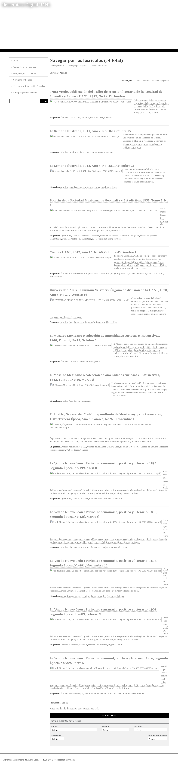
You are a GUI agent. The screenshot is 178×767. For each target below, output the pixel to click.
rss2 (97, 707)
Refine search (109, 715)
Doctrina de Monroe (97, 644)
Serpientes (92, 152)
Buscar (46, 101)
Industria (144, 235)
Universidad (111, 322)
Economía (90, 322)
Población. (75, 238)
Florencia (111, 596)
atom (52, 707)
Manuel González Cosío (111, 693)
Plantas (65, 238)
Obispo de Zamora (149, 446)
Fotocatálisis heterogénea (81, 273)
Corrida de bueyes (77, 186)
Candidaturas (95, 498)
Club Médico (74, 547)
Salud (119, 644)
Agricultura (65, 235)
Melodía (85, 117)
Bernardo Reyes (76, 693)
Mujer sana (107, 547)
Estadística (105, 235)
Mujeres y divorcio (119, 273)
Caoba (77, 400)
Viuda (125, 547)
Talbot (69, 449)
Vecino (109, 152)
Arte (71, 322)
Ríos (94, 238)
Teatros (101, 152)
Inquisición (86, 400)
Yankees (84, 449)
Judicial (153, 235)
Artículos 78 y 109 (77, 446)
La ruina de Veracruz (130, 446)
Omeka (71, 759)
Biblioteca (73, 644)
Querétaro (86, 238)
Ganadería (124, 235)
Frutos (115, 235)
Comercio (85, 235)
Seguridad (102, 238)
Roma (108, 186)
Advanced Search (42, 101)
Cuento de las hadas (96, 446)
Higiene (111, 644)
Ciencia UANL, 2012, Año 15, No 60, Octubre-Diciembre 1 (93, 252)
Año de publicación (157, 735)
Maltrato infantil (102, 273)
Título (137, 80)
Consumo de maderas (91, 547)
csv (57, 707)
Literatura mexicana (78, 361)
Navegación (94, 361)
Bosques (84, 498)
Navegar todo (57, 65)
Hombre (72, 152)
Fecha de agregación (160, 80)
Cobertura (56, 735)
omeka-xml (88, 707)
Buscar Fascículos (99, 65)
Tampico (118, 547)
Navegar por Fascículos (25, 92)
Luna (78, 117)
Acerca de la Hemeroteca (24, 67)
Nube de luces (96, 117)
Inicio (15, 60)
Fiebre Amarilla (98, 596)
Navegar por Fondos (22, 79)
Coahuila (107, 498)
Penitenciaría (129, 693)
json (80, 707)
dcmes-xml (72, 707)
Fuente (105, 726)
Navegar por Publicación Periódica (29, 86)
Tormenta (100, 322)
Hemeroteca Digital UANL (26, 4)
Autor (145, 80)
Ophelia (120, 596)
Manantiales (55, 238)
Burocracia (79, 322)
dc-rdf (63, 707)
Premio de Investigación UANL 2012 (146, 273)
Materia (138, 726)
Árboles (64, 117)
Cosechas (95, 235)
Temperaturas (114, 238)
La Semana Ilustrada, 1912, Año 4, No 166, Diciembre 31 (92, 166)
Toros (114, 186)
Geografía (134, 235)
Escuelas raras (93, 186)
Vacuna (140, 693)
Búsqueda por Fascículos (24, 73)
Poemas (108, 117)
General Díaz (113, 446)
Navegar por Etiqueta (78, 65)
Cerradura (85, 596)
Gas (102, 186)
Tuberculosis (56, 276)
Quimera (81, 152)
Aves (71, 400)
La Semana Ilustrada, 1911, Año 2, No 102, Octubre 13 (90, 131)
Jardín (72, 117)
